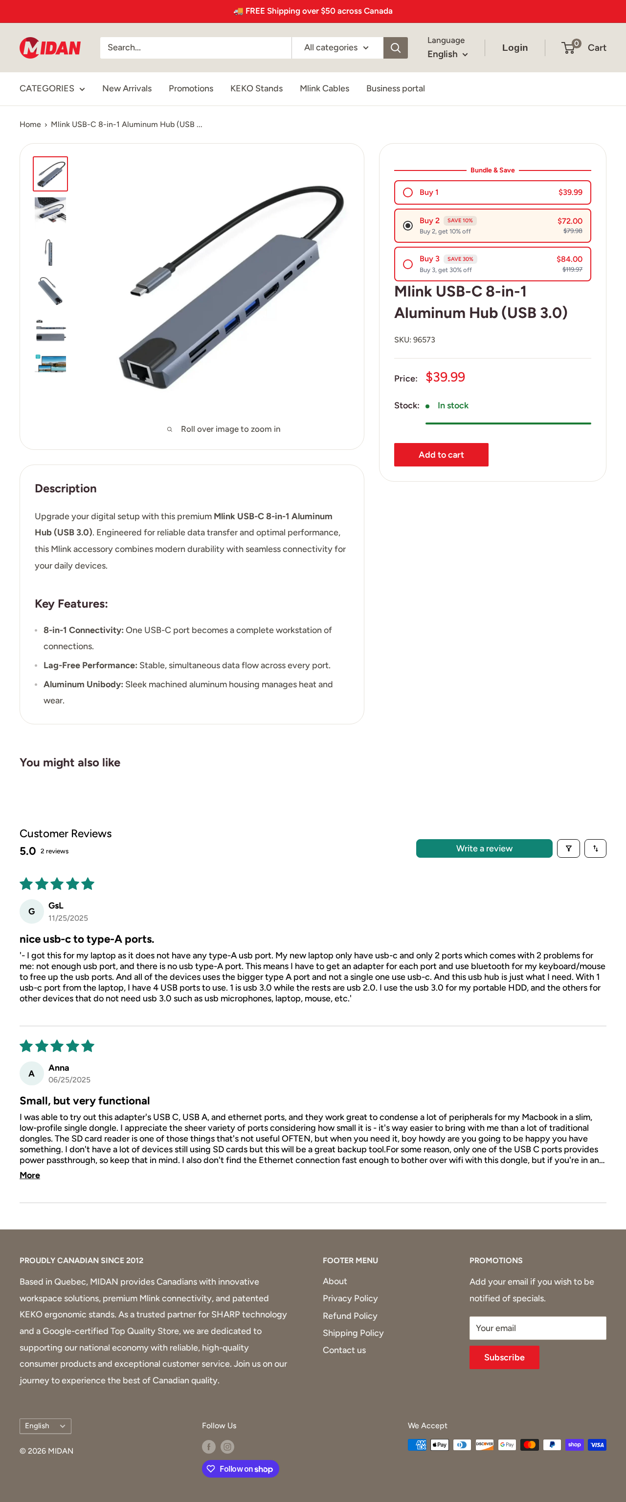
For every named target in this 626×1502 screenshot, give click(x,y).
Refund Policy (350, 1316)
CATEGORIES (47, 88)
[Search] (395, 47)
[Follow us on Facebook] (209, 1446)
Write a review (484, 848)
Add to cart (441, 454)
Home (30, 124)
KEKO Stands (256, 88)
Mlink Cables (324, 88)
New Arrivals (127, 88)
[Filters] (568, 848)
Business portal (395, 88)
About (335, 1281)
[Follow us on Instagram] (227, 1446)
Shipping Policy (353, 1333)
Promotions (191, 88)
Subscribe (504, 1357)
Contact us (344, 1350)
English (37, 1425)
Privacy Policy (350, 1298)
